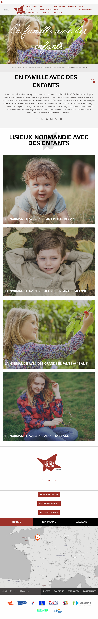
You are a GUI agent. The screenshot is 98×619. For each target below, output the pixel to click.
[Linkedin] (55, 480)
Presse (46, 591)
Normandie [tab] (49, 522)
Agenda (72, 6)
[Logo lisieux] (49, 462)
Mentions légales (9, 591)
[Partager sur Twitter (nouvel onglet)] (42, 119)
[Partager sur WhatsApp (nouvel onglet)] (51, 119)
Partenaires (89, 591)
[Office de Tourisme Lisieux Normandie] (20, 9)
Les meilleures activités (46, 9)
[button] (2, 2)
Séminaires (73, 591)
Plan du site (25, 591)
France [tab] (16, 522)
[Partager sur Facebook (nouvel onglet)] (37, 119)
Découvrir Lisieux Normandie (31, 9)
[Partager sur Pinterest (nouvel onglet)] (56, 119)
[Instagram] (49, 480)
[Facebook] (42, 480)
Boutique (59, 591)
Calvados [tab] (81, 522)
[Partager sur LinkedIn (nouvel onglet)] (46, 119)
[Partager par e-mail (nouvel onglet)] (61, 119)
